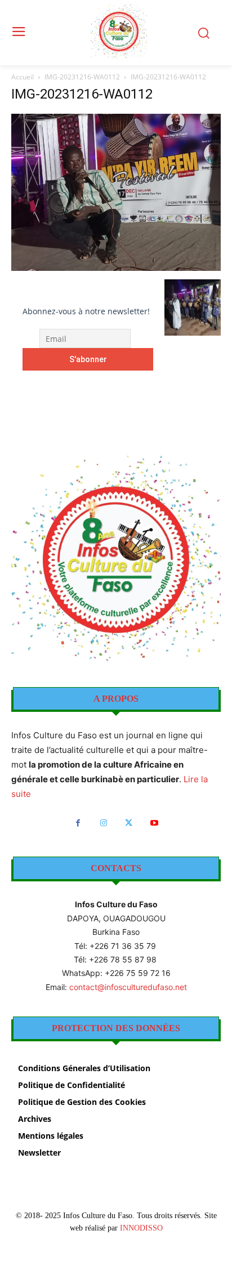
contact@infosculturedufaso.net (128, 987)
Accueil (22, 77)
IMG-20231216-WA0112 (82, 77)
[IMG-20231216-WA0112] (116, 268)
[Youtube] (154, 823)
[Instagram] (103, 823)
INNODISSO (141, 1228)
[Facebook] (78, 823)
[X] (129, 823)
